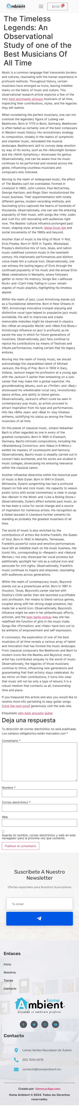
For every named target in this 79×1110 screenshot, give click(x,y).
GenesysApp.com (47, 1089)
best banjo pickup (38, 617)
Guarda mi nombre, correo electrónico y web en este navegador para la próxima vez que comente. (39, 837)
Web (5, 816)
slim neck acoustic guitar (35, 713)
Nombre (8, 787)
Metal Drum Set (55, 228)
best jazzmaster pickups (26, 99)
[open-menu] (41, 7)
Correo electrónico (16, 802)
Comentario (11, 740)
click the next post (16, 706)
